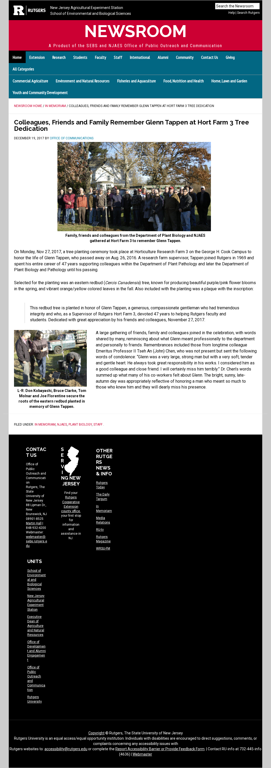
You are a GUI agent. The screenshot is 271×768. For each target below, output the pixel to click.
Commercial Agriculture (30, 80)
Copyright (96, 733)
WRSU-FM (103, 548)
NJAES (62, 424)
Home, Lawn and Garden (229, 80)
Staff (97, 424)
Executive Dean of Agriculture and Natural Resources (35, 626)
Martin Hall (34, 523)
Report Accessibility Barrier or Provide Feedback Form (160, 749)
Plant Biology (80, 424)
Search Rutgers (248, 13)
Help (231, 13)
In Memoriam (45, 424)
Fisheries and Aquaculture (136, 80)
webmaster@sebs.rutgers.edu (36, 541)
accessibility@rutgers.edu (65, 749)
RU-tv (100, 530)
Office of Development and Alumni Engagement (36, 651)
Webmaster (142, 754)
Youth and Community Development (40, 92)
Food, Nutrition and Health (184, 80)
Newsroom (135, 31)
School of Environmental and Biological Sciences (90, 13)
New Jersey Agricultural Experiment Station (86, 8)
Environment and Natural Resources (83, 80)
